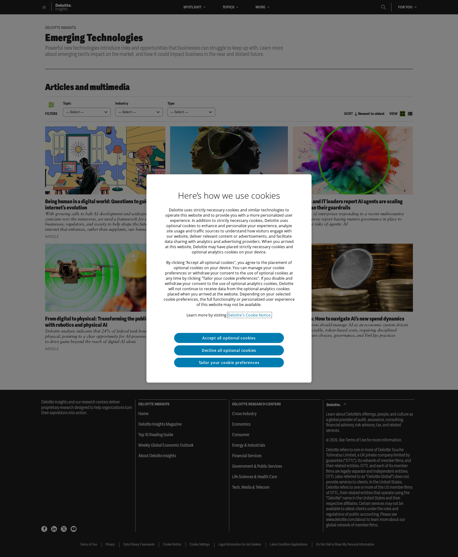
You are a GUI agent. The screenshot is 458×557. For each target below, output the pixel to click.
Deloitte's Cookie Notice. (249, 315)
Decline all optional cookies (229, 350)
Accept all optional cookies (229, 338)
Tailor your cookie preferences (229, 362)
